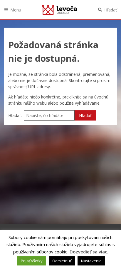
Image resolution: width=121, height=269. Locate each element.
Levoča (59, 9)
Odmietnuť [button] (61, 260)
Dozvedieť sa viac (88, 252)
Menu (15, 10)
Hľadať (110, 10)
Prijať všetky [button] (32, 260)
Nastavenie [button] (91, 260)
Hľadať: (15, 115)
